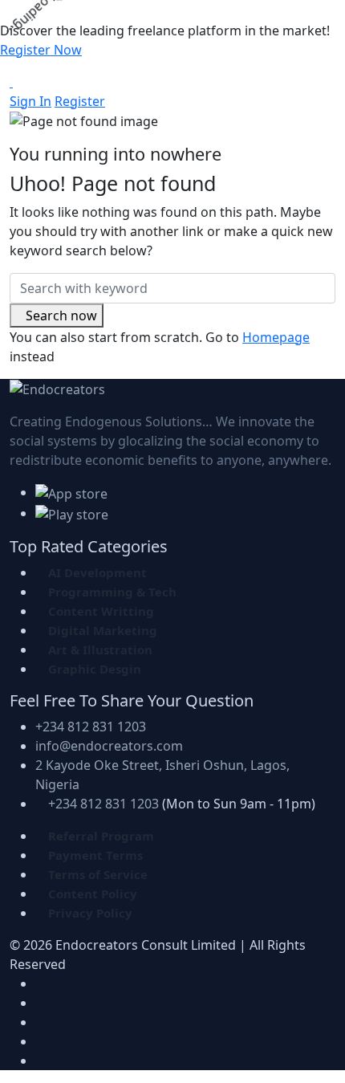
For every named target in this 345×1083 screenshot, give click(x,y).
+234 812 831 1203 (90, 726)
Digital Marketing (102, 630)
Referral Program (101, 836)
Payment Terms (95, 855)
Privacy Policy (90, 913)
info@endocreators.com (109, 746)
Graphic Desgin (94, 669)
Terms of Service (98, 874)
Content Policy (92, 894)
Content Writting (101, 611)
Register (80, 101)
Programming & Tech (112, 592)
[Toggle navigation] (23, 87)
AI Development (97, 572)
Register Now (41, 50)
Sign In (30, 101)
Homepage (276, 337)
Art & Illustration (100, 649)
